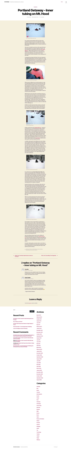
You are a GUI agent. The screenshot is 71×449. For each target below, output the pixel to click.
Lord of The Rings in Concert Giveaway (20, 328)
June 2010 (39, 341)
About (62, 1)
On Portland (6, 1)
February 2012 (39, 317)
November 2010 (40, 332)
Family (38, 397)
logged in (30, 303)
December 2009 (40, 353)
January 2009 (39, 370)
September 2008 (40, 377)
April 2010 (38, 345)
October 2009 (39, 355)
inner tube (27, 249)
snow (38, 249)
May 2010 (38, 343)
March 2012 (39, 315)
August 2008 (39, 379)
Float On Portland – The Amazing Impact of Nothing (22, 326)
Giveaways (39, 403)
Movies (38, 413)
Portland (38, 422)
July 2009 (38, 360)
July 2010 (38, 339)
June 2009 (39, 362)
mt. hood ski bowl (33, 249)
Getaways (38, 401)
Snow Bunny (37, 137)
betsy (14, 337)
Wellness (38, 439)
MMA (38, 411)
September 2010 (40, 336)
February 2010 (39, 349)
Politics (38, 420)
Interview (38, 407)
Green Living (39, 405)
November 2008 (40, 374)
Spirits (38, 428)
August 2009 (39, 358)
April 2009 (39, 366)
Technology (39, 432)
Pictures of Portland (40, 418)
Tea (37, 430)
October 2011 (39, 318)
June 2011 (38, 322)
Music (38, 415)
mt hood (30, 249)
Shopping (38, 426)
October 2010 (39, 334)
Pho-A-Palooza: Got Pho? (17, 321)
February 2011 (39, 326)
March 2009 (39, 368)
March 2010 (39, 347)
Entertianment (39, 394)
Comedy (38, 392)
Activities (38, 386)
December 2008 (40, 372)
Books (38, 390)
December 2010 (40, 330)
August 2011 (39, 320)
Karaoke (38, 409)
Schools (38, 424)
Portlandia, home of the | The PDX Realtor (20, 335)
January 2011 (39, 328)
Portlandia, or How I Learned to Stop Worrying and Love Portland (23, 336)
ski (36, 249)
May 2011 (38, 324)
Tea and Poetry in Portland (22, 346)
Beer (37, 388)
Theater (38, 434)
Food (37, 399)
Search (14, 309)
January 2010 (39, 351)
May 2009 (38, 364)
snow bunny (40, 249)
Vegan (38, 437)
